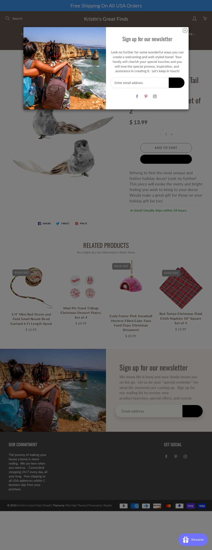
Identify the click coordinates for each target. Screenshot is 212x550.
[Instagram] (154, 96)
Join (176, 82)
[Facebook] (137, 96)
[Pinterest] (145, 96)
